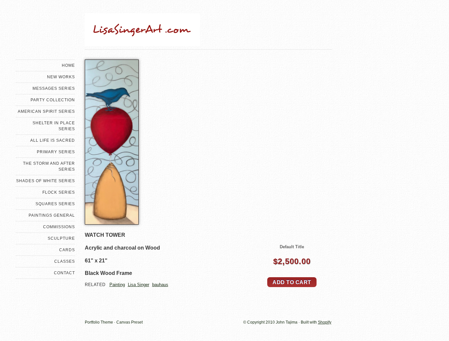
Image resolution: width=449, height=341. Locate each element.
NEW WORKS (61, 77)
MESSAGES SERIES (54, 88)
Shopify (324, 322)
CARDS (67, 250)
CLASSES (64, 261)
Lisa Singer (138, 284)
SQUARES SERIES (55, 204)
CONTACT (64, 273)
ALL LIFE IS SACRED (52, 140)
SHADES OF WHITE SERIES (45, 181)
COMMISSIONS (59, 227)
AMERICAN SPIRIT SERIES (46, 111)
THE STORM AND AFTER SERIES (49, 166)
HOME (68, 65)
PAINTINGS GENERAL (52, 215)
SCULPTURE (61, 238)
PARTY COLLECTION (53, 100)
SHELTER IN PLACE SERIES (54, 126)
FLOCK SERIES (58, 192)
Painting (117, 284)
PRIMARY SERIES (56, 152)
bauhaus (160, 284)
